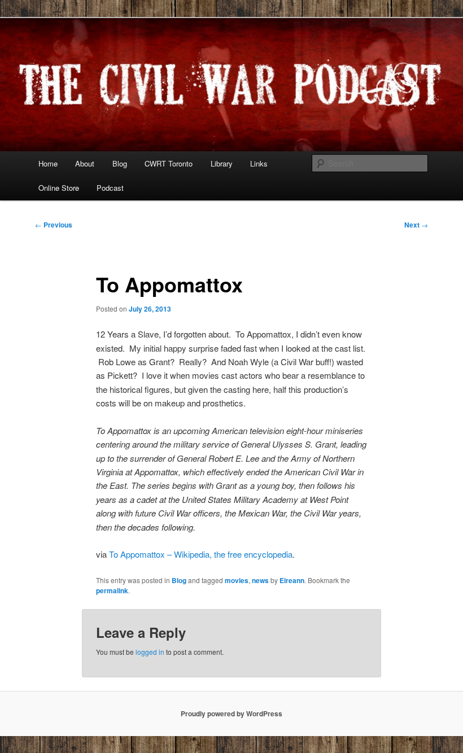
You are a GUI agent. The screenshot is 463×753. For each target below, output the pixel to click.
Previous (53, 225)
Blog (119, 163)
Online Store (58, 187)
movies (236, 580)
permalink (112, 590)
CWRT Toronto (169, 163)
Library (222, 163)
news (260, 580)
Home (48, 163)
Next (416, 225)
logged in (150, 651)
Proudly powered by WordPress (231, 713)
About (84, 163)
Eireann (291, 580)
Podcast (110, 187)
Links (259, 163)
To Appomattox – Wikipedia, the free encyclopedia (200, 554)
